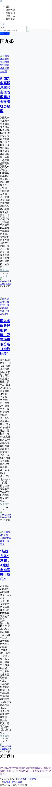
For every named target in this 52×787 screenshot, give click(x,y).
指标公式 (10, 16)
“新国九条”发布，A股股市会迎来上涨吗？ (5, 565)
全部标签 (4, 33)
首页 (8, 6)
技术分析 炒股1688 (26, 779)
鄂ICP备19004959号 (12, 782)
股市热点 (10, 9)
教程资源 (10, 19)
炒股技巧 (10, 13)
